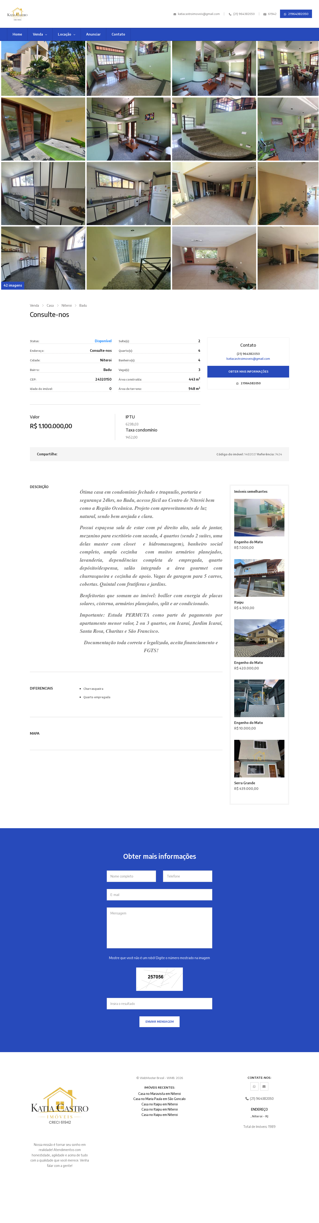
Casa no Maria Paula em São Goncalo (159, 1099)
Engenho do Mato (248, 542)
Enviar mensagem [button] (159, 1021)
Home (17, 34)
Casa (50, 305)
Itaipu (239, 602)
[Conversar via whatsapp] (254, 1086)
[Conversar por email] (264, 1086)
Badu (83, 305)
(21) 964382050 (244, 14)
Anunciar (93, 34)
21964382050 (297, 14)
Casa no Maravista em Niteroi (159, 1094)
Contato (118, 34)
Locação (65, 34)
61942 (271, 14)
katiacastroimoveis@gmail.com (199, 14)
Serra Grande (244, 783)
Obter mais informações (248, 371)
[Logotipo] (29, 14)
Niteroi (67, 305)
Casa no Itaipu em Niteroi (160, 1104)
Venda (38, 34)
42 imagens (13, 285)
